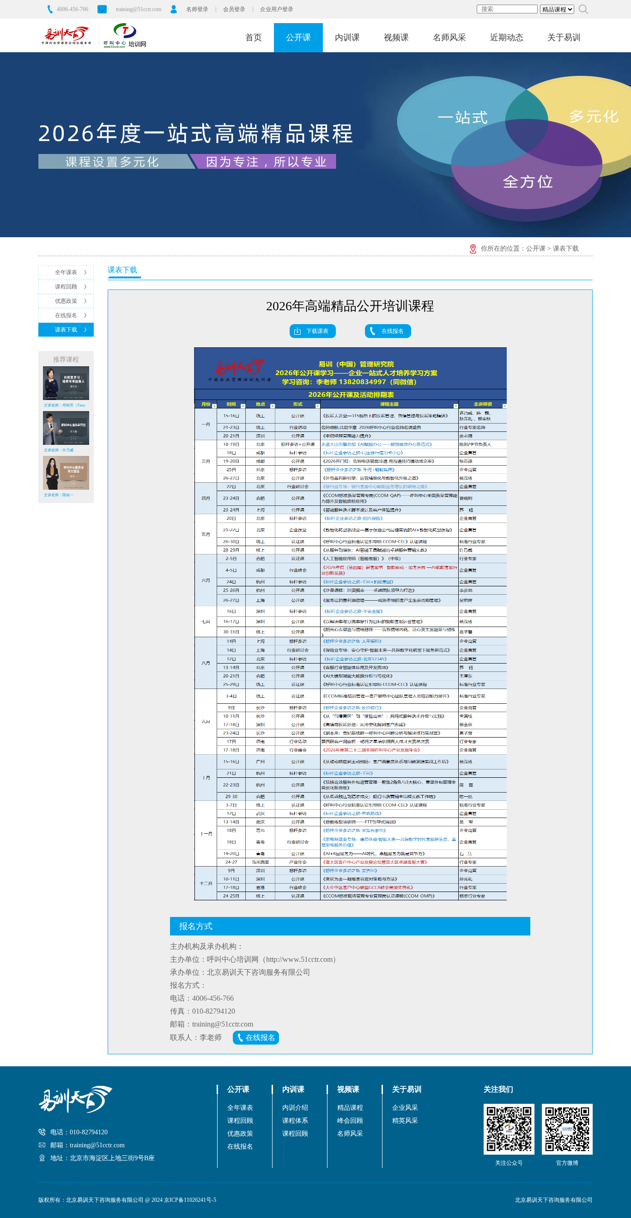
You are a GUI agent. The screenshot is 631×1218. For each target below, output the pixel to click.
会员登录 (234, 9)
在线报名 (66, 315)
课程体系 (295, 1120)
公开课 (298, 37)
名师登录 (197, 9)
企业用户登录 (276, 9)
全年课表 (66, 272)
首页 (253, 37)
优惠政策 (66, 301)
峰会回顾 (350, 1120)
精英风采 (405, 1120)
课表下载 (66, 329)
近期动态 (506, 37)
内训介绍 (295, 1107)
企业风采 (405, 1107)
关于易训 (564, 37)
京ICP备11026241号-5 (190, 1200)
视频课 (396, 37)
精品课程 (350, 1107)
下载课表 (317, 331)
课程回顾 (66, 286)
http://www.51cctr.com (299, 959)
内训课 (347, 37)
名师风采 (449, 37)
